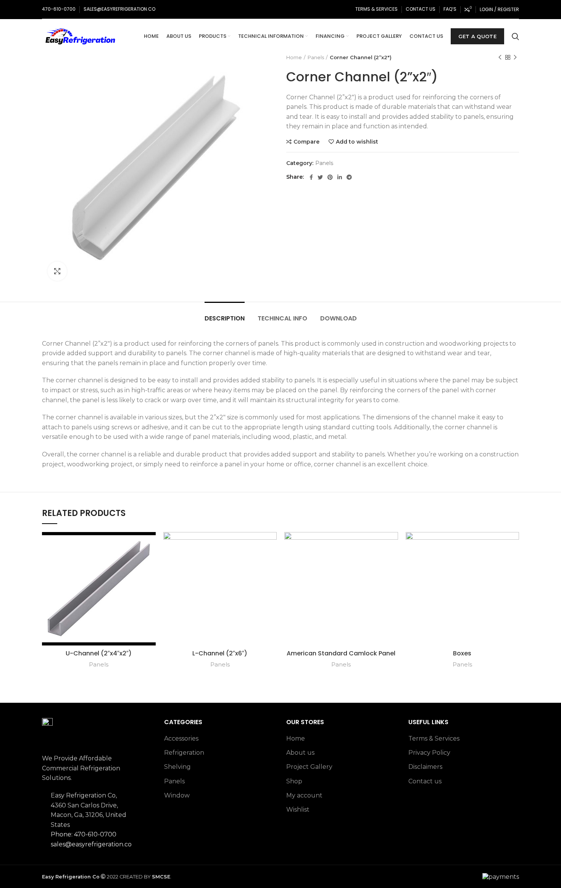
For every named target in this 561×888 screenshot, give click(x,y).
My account (304, 795)
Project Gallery (309, 766)
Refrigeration (184, 752)
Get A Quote (477, 36)
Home (294, 57)
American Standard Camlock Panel (341, 653)
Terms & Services (433, 738)
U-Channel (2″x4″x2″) (99, 653)
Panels (316, 57)
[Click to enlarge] (57, 271)
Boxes (462, 653)
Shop (294, 781)
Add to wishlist (357, 141)
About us (300, 752)
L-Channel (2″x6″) (219, 653)
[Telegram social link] (349, 177)
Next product (515, 57)
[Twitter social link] (320, 177)
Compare (306, 141)
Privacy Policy (429, 752)
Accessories (181, 738)
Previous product (500, 57)
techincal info (282, 318)
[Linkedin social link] (339, 177)
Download (338, 318)
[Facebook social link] (311, 177)
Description (225, 318)
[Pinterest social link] (330, 177)
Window (177, 795)
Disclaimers (425, 766)
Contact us (425, 781)
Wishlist (298, 809)
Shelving (177, 766)
